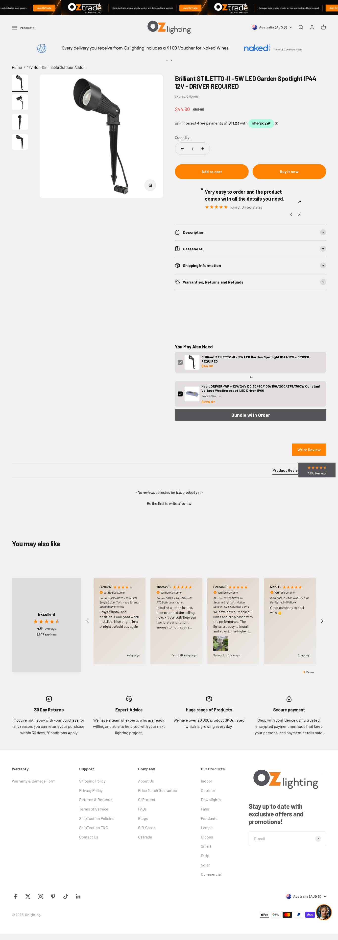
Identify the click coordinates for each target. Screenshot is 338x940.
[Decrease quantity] (182, 149)
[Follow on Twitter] (27, 896)
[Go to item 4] (20, 142)
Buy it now (289, 171)
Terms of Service (93, 809)
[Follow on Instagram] (40, 896)
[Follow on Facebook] (15, 896)
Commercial (211, 874)
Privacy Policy (90, 790)
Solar (205, 864)
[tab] (287, 471)
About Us (146, 781)
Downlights (211, 799)
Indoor (206, 781)
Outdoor (208, 790)
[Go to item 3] (20, 122)
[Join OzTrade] (169, 7)
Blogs (143, 818)
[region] (205, 621)
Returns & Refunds (95, 799)
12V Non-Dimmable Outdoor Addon (56, 67)
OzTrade (145, 837)
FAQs (142, 809)
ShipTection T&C (93, 827)
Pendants (209, 818)
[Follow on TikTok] (65, 896)
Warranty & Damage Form (33, 781)
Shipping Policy (92, 781)
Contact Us (88, 837)
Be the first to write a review (169, 503)
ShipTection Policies (96, 818)
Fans (205, 809)
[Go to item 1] (20, 83)
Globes (207, 837)
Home (17, 67)
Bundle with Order (250, 415)
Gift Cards (146, 827)
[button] (169, 503)
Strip (205, 855)
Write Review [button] (309, 449)
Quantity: (183, 137)
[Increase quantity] (202, 149)
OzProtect (146, 799)
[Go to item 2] (20, 103)
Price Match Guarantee (157, 790)
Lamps (207, 827)
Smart (206, 846)
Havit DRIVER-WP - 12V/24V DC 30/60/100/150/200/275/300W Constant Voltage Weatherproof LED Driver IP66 (260, 388)
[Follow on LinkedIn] (78, 896)
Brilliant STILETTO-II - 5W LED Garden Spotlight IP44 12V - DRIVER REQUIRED (255, 359)
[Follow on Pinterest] (53, 896)
